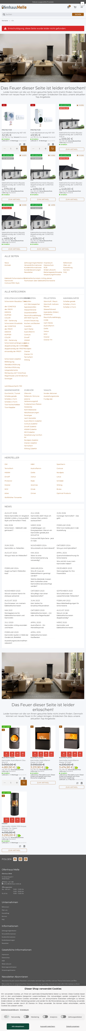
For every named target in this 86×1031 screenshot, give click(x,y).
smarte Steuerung (31, 321)
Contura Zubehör (31, 424)
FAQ (3, 919)
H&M (32, 464)
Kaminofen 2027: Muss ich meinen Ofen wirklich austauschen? (41, 518)
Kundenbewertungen (8, 940)
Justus (26, 343)
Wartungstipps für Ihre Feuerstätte (66, 572)
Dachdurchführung (12, 367)
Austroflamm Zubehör (33, 421)
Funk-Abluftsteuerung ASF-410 (14, 133)
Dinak (33, 489)
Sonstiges (8, 379)
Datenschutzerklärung (34, 984)
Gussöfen (27, 326)
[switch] (6, 1016)
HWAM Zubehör (30, 429)
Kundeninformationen (8, 937)
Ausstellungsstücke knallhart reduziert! (16, 642)
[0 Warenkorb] (75, 7)
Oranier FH (28, 354)
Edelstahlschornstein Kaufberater (39, 636)
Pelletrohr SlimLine (31, 396)
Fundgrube (48, 399)
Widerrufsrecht (6, 964)
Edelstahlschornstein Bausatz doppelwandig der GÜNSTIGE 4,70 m (70, 185)
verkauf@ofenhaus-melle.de (12, 884)
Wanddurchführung (12, 365)
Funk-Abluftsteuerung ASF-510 (42, 133)
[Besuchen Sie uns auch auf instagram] (20, 859)
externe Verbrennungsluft (31, 400)
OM (60, 130)
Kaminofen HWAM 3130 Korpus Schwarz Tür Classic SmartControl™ (14, 828)
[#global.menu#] (81, 7)
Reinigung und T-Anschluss (15, 373)
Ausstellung (5, 913)
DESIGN (8, 312)
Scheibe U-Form (69, 307)
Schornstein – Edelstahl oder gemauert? (16, 529)
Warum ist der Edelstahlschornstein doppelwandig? (65, 615)
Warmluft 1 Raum (50, 301)
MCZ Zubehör (29, 432)
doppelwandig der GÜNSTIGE (16, 346)
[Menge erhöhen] (17, 148)
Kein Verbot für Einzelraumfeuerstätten (40, 604)
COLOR (7, 318)
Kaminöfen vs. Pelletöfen (14, 548)
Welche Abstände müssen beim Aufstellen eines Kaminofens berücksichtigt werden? (41, 582)
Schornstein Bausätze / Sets (15, 301)
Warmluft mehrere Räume (51, 305)
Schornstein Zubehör (13, 359)
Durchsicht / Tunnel (12, 393)
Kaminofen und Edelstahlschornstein (65, 626)
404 (12, 20)
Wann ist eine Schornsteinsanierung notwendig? (39, 558)
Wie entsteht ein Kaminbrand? (43, 548)
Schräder (60, 481)
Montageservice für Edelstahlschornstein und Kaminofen (14, 615)
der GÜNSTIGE (10, 307)
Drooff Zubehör (30, 427)
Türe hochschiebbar (12, 405)
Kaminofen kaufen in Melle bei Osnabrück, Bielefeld (16, 636)
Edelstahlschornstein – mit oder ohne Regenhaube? (41, 614)
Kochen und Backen (32, 323)
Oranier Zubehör (30, 443)
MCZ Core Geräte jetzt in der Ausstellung (68, 529)
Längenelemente (11, 370)
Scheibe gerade (69, 301)
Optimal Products (64, 493)
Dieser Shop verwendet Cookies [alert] (43, 989)
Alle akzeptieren (18, 1026)
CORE (46, 320)
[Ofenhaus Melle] (14, 7)
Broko (59, 489)
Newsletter (5, 943)
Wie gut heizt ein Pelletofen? (16, 556)
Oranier (27, 351)
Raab (33, 481)
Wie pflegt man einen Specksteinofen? (39, 595)
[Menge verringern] (4, 148)
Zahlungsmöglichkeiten (9, 931)
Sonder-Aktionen (50, 393)
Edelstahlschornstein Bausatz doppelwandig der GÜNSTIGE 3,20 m (70, 134)
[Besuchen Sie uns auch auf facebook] (15, 859)
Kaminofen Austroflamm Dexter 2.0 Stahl (40, 761)
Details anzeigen (72, 1026)
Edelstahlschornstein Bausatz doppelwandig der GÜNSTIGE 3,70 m (13, 185)
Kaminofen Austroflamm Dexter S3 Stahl (69, 761)
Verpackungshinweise (8, 970)
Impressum (5, 954)
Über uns (5, 910)
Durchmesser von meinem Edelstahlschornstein (15, 604)
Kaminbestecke (30, 410)
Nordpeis (27, 349)
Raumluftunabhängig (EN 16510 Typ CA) (32, 316)
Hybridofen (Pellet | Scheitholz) (51, 313)
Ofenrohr (27, 393)
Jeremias (34, 485)
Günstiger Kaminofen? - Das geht (68, 517)
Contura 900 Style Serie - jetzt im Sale (42, 539)
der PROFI (9, 309)
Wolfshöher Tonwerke (13, 497)
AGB (3, 961)
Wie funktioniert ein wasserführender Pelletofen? (68, 595)
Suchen (78, 14)
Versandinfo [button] (23, 141)
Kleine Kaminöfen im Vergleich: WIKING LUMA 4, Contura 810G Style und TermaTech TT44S (17, 518)
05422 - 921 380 (8, 882)
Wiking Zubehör (30, 449)
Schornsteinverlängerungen (16, 343)
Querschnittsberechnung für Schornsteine (68, 557)
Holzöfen (27, 301)
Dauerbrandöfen (30, 313)
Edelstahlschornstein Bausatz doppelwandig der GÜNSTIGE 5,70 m (42, 234)
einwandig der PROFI (13, 351)
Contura (27, 335)
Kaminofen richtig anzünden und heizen (16, 626)
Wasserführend (30, 310)
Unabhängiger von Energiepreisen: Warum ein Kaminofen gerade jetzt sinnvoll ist (41, 531)
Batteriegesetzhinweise (9, 967)
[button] (14, 116)
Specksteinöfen (30, 307)
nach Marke (28, 329)
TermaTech (28, 357)
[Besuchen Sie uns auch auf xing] (26, 859)
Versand (17, 137)
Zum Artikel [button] (72, 149)
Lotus (26, 346)
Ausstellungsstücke (51, 396)
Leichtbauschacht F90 (13, 386)
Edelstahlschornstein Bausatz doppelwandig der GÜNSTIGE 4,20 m (42, 185)
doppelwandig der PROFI (14, 349)
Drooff (26, 337)
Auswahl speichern (47, 1026)
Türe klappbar (10, 407)
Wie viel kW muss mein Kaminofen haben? (66, 562)
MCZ (45, 334)
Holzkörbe (28, 407)
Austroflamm (29, 332)
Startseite (5, 20)
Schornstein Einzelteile (13, 323)
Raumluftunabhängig (52, 317)
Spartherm (61, 464)
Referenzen (5, 907)
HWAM (27, 340)
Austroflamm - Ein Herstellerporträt (38, 626)
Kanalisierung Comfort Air (33, 436)
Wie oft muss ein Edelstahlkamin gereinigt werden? (41, 573)
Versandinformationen (9, 934)
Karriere (4, 916)
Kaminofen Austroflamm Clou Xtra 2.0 (13, 761)
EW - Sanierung (11, 321)
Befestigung (9, 362)
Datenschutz (6, 958)
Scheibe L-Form (69, 304)
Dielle (46, 329)
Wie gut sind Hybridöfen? (67, 548)
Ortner (33, 493)
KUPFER (8, 315)
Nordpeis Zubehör (31, 440)
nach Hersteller (30, 418)
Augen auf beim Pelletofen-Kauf (15, 572)
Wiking (27, 360)
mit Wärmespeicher (32, 304)
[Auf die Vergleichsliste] (20, 144)
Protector (7, 130)
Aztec (7, 493)
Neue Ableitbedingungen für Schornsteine (68, 604)
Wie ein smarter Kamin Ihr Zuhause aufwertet (15, 595)
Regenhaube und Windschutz (16, 376)
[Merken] (24, 144)
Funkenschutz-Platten (32, 404)
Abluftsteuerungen (31, 413)
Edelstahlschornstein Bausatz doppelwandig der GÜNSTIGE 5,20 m (13, 234)
